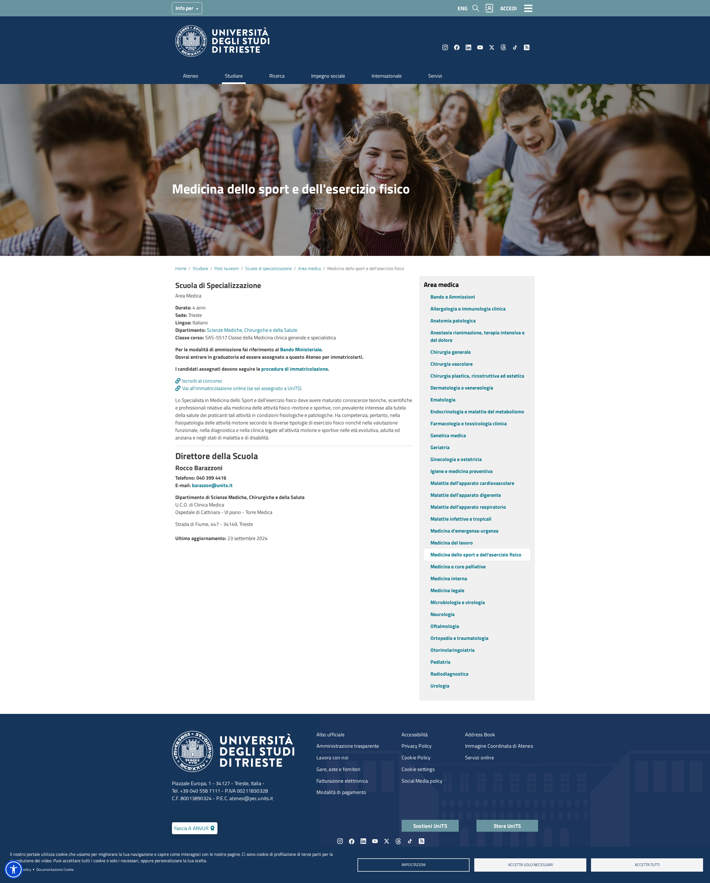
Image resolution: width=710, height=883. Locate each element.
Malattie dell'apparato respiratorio (468, 507)
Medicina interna (448, 578)
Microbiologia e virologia (457, 602)
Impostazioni (413, 864)
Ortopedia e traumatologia (459, 638)
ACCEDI (508, 8)
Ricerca (277, 76)
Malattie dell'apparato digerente (465, 495)
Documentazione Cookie (55, 869)
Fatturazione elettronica (342, 781)
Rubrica (489, 8)
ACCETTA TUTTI (647, 864)
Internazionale (387, 76)
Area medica (309, 268)
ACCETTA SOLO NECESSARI (530, 864)
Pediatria (440, 662)
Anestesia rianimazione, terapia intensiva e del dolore (477, 336)
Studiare (234, 76)
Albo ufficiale (330, 734)
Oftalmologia (444, 626)
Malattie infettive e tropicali (460, 519)
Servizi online (479, 757)
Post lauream (226, 268)
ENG (463, 8)
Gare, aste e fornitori (338, 769)
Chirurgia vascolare (451, 364)
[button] (14, 869)
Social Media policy (422, 781)
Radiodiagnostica (449, 674)
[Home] (222, 43)
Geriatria (440, 447)
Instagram (445, 47)
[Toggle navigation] (528, 8)
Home (180, 268)
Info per (185, 8)
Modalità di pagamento (341, 792)
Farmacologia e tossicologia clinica (468, 423)
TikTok (515, 47)
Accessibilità (415, 734)
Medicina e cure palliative (458, 566)
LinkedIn (468, 47)
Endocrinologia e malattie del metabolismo (477, 411)
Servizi (435, 76)
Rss (526, 47)
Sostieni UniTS (430, 826)
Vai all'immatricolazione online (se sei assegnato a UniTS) (241, 388)
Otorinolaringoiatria (452, 650)
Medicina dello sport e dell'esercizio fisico (475, 554)
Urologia (439, 685)
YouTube (480, 47)
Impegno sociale (328, 76)
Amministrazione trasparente (347, 746)
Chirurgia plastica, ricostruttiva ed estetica (477, 376)
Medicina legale (447, 590)
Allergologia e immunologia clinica (468, 308)
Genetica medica (448, 435)
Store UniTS (507, 826)
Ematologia (442, 399)
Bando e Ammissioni (452, 297)
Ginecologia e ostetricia (456, 459)
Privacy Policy (417, 746)
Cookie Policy (416, 757)
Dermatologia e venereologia (461, 387)
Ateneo (190, 76)
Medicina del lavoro (451, 542)
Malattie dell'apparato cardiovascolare (472, 483)
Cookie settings (418, 769)
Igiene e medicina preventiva (461, 471)
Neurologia (442, 614)
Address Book (480, 734)
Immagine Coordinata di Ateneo (499, 746)
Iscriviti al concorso (202, 381)
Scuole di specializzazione (268, 268)
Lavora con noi (332, 757)
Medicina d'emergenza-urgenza (464, 531)
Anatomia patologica (453, 320)
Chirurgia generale (450, 352)
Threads (503, 47)
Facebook (456, 47)
